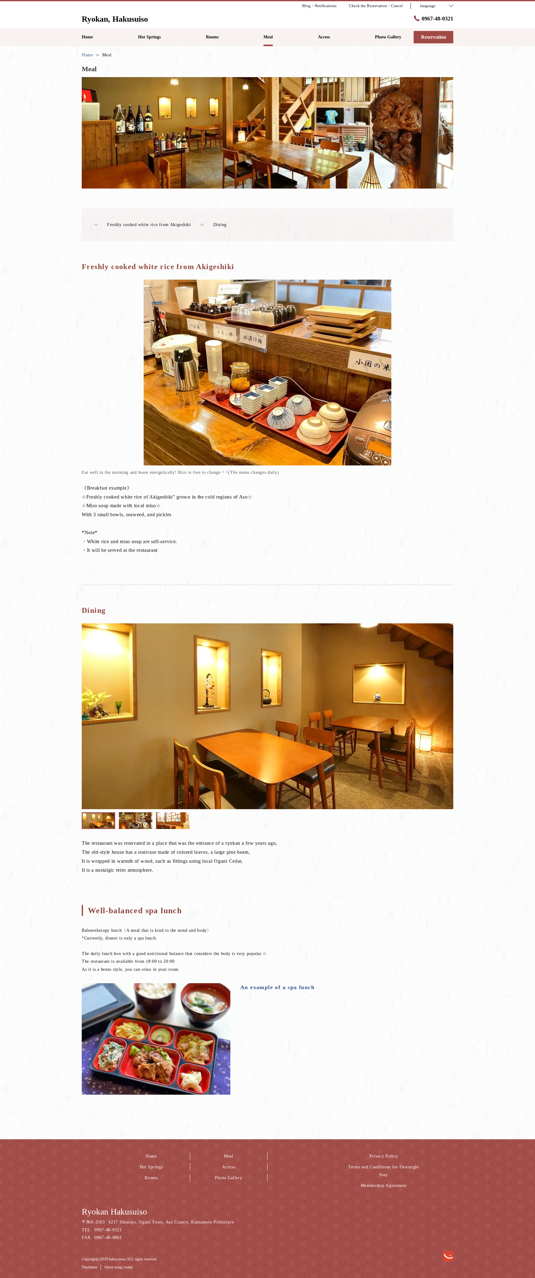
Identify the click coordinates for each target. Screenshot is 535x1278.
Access (228, 1167)
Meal (228, 1156)
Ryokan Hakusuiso (114, 1211)
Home (151, 1156)
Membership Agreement (384, 1185)
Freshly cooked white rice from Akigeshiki (149, 224)
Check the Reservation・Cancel (376, 5)
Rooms (151, 1177)
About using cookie (118, 1267)
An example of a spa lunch (277, 987)
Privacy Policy (383, 1156)
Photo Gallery (228, 1177)
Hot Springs (151, 1167)
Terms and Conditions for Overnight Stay (383, 1171)
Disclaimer (90, 1267)
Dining (220, 224)
